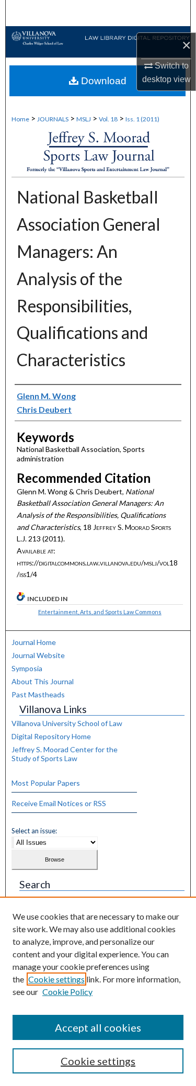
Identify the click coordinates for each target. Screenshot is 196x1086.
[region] (98, 991)
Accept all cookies (98, 1027)
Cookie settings (56, 979)
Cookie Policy (67, 992)
